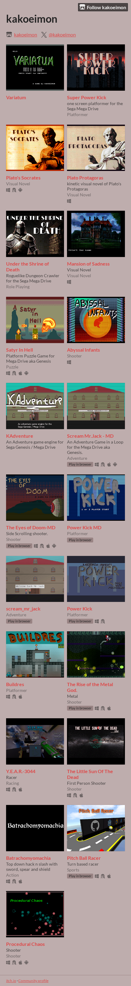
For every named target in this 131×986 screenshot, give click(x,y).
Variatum (16, 97)
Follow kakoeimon (106, 7)
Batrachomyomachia (28, 858)
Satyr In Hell (19, 350)
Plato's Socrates (23, 177)
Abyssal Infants (83, 350)
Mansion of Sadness (88, 263)
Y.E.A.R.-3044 (20, 771)
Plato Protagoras (85, 177)
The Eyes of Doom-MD (30, 527)
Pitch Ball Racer (84, 858)
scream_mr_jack (23, 608)
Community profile (33, 980)
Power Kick (79, 608)
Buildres (15, 684)
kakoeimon (25, 34)
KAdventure (19, 436)
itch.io (11, 980)
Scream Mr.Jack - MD (90, 436)
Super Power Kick (86, 97)
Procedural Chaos (25, 944)
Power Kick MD (84, 527)
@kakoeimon (62, 34)
